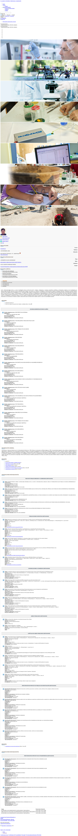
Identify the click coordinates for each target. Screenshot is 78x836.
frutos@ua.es (3, 248)
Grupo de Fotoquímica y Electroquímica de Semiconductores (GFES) (14, 266)
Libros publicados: (8, 465)
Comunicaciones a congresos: (10, 469)
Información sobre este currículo (9, 21)
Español (6, 8)
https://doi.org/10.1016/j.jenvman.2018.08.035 (15, 536)
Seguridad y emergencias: (7, 825)
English (6, 10)
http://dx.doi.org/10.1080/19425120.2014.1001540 (16, 555)
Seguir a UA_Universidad (5, 829)
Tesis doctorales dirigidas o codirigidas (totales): (13, 462)
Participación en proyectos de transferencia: (12, 746)
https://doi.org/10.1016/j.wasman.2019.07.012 (15, 527)
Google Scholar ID (5, 239)
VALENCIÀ (7, 16)
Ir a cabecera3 (3, 18)
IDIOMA (9, 7)
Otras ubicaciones (4, 254)
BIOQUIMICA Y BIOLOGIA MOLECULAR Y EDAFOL (10, 262)
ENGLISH (12, 16)
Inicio (4, 4)
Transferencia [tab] (6, 285)
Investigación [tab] (6, 283)
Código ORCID (4, 236)
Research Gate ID (5, 241)
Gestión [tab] (4, 286)
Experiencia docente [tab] (7, 282)
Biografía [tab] (5, 281)
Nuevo (4, 5)
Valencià (6, 9)
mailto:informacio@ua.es (5, 823)
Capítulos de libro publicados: (10, 466)
